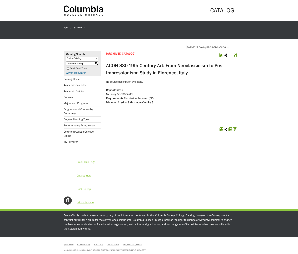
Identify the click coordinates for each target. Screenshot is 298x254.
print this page (85, 202)
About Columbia (132, 244)
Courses (68, 97)
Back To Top (84, 189)
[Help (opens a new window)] (235, 55)
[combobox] (208, 47)
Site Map (68, 244)
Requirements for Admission (80, 125)
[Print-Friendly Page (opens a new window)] (230, 129)
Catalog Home (72, 79)
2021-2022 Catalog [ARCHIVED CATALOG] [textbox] (206, 47)
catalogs (71, 250)
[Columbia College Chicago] (83, 10)
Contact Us (83, 244)
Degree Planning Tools (77, 119)
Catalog (78, 28)
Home (66, 28)
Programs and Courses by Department (78, 111)
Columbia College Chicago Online (79, 134)
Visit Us (98, 244)
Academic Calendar (75, 85)
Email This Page (86, 162)
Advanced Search (76, 73)
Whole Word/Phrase (79, 68)
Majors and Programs (76, 103)
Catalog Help (84, 175)
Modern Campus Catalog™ (133, 250)
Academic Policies (74, 91)
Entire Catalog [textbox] (74, 58)
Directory (113, 244)
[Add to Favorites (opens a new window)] (221, 55)
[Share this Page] (226, 55)
